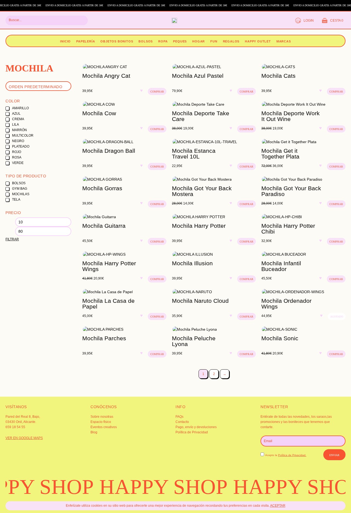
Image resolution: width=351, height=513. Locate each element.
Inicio (65, 41)
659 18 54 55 (15, 427)
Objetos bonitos (116, 41)
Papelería (85, 41)
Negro (18, 141)
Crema (18, 119)
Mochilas (20, 194)
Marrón (19, 130)
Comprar (157, 91)
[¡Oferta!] (214, 104)
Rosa (16, 157)
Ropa (163, 41)
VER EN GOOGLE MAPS (24, 438)
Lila (15, 124)
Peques (180, 41)
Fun (213, 41)
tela (16, 199)
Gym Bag (19, 189)
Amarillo (20, 108)
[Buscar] (80, 20)
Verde (18, 163)
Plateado (20, 146)
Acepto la (285, 455)
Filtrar (12, 239)
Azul (16, 114)
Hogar (198, 41)
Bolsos (145, 41)
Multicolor (22, 135)
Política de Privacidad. (292, 455)
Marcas (283, 41)
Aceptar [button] (277, 506)
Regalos (231, 41)
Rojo (16, 152)
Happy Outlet (258, 41)
